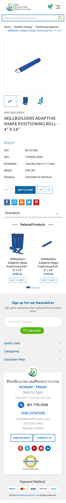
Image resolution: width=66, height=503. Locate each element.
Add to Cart (17, 280)
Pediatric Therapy (23, 27)
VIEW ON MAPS (21, 437)
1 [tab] (28, 287)
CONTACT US (44, 437)
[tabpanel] (17, 255)
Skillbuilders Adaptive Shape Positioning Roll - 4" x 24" (34, 30)
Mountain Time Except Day (32, 397)
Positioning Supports (47, 27)
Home (7, 27)
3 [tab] (38, 287)
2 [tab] (33, 287)
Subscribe (34, 330)
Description (12, 213)
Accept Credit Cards (30, 469)
